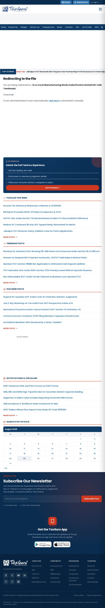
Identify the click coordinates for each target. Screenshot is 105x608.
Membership (92, 582)
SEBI (52, 570)
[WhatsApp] (12, 581)
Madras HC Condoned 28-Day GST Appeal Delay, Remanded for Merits (39, 224)
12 (38, 448)
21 (66, 453)
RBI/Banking (55, 574)
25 (24, 458)
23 (95, 453)
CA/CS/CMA (55, 582)
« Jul (5, 468)
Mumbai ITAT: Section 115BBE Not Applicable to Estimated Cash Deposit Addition (44, 264)
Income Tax (13, 27)
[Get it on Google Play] (43, 544)
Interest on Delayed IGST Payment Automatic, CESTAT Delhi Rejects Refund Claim (45, 257)
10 (10, 448)
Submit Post (82, 2)
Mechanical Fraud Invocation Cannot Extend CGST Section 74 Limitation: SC (42, 309)
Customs (69, 27)
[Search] (102, 27)
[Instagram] (5, 581)
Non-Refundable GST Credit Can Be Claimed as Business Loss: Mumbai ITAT (42, 276)
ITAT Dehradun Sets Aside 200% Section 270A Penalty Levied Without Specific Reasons (47, 270)
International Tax (39, 582)
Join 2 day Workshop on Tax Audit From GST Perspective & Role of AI (38, 303)
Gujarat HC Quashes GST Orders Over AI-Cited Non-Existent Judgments (40, 297)
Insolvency (54, 578)
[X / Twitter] (12, 575)
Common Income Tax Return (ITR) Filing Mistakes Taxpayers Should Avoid (41, 316)
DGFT (97, 27)
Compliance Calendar (74, 579)
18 (24, 453)
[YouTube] (18, 575)
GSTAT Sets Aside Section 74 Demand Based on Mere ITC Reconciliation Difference (45, 218)
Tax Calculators (75, 584)
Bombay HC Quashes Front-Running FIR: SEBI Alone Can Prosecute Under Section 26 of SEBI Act (51, 251)
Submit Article (93, 570)
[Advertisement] (52, 49)
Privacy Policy (79, 595)
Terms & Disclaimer (94, 595)
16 (95, 448)
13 (52, 448)
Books (67, 2)
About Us (91, 566)
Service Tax (34, 27)
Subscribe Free (91, 498)
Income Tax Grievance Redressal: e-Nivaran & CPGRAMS (32, 205)
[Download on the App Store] (62, 544)
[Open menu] (100, 9)
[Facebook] (5, 575)
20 (52, 453)
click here (54, 100)
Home (3, 27)
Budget (24, 27)
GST (77, 27)
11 (24, 448)
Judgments (73, 574)
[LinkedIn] (24, 575)
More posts (9, 237)
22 (81, 453)
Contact (90, 578)
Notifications (74, 566)
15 (80, 448)
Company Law (48, 27)
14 (66, 448)
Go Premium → (52, 187)
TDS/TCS (35, 578)
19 (38, 453)
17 (10, 453)
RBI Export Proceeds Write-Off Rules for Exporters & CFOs (32, 212)
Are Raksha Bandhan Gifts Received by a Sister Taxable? (32, 322)
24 (10, 458)
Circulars (72, 570)
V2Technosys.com (51, 595)
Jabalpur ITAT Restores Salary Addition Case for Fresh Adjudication (37, 231)
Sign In (95, 2)
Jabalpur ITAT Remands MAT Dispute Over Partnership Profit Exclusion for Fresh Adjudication (55, 71)
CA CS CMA (87, 27)
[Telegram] (18, 581)
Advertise (91, 574)
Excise (59, 27)
